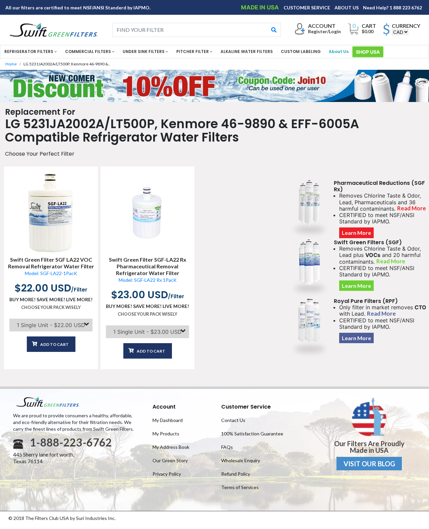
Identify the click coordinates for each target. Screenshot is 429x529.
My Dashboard (167, 420)
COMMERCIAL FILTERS (88, 51)
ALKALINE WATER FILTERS (247, 51)
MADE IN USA (260, 7)
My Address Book (170, 447)
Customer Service (246, 407)
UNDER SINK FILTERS (144, 51)
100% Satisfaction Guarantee (252, 433)
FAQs (227, 447)
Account (164, 407)
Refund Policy (235, 474)
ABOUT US (347, 7)
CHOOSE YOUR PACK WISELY (51, 307)
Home (11, 63)
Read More (411, 208)
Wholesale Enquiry (240, 460)
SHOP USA (368, 52)
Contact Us (233, 420)
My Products (165, 433)
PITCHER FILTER (193, 51)
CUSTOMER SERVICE (307, 7)
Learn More (356, 233)
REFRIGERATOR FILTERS (29, 51)
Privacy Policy (166, 474)
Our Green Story (170, 460)
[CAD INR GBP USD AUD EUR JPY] (400, 32)
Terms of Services (240, 487)
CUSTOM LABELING (301, 51)
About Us (339, 51)
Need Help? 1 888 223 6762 (392, 7)
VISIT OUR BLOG (369, 464)
